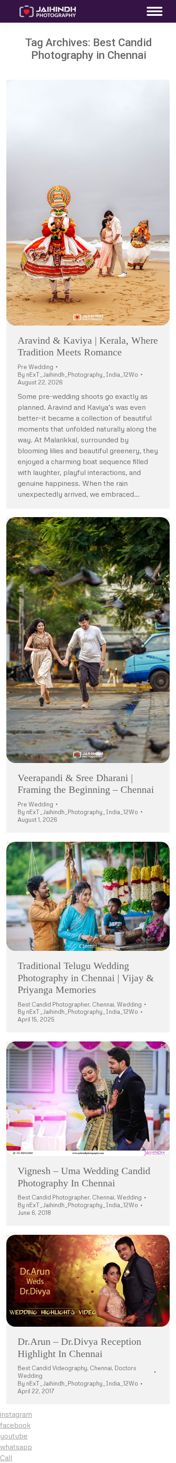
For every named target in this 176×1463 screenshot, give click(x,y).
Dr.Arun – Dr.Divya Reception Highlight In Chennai (79, 1347)
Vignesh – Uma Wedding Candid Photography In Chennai (84, 1176)
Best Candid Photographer (53, 1004)
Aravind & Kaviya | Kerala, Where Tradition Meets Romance (88, 346)
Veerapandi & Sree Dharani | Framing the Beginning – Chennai (86, 783)
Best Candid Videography (52, 1368)
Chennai (103, 1004)
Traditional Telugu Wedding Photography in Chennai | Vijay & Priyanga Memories (86, 977)
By (78, 374)
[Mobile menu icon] (152, 11)
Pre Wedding (35, 366)
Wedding (129, 1004)
